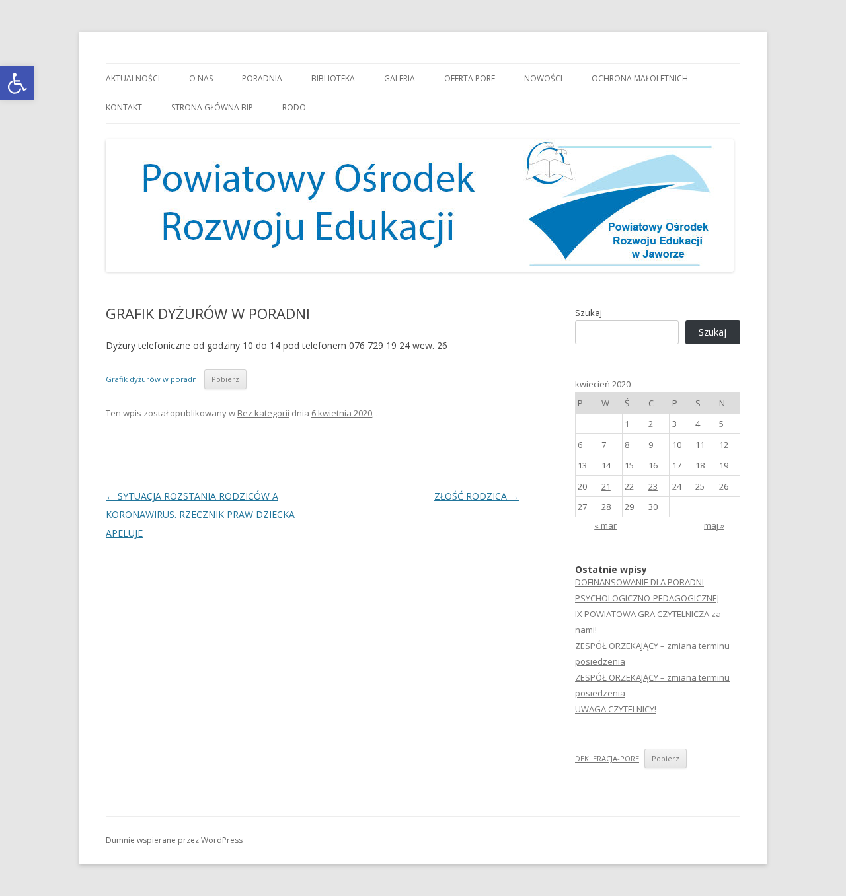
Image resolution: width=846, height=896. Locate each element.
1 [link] (627, 423)
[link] (17, 83)
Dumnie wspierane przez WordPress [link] (174, 840)
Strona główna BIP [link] (212, 107)
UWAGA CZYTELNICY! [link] (615, 709)
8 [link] (627, 445)
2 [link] (650, 423)
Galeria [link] (399, 78)
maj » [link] (714, 525)
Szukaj (588, 312)
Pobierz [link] (225, 379)
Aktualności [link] (133, 78)
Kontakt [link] (124, 107)
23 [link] (653, 486)
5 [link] (721, 423)
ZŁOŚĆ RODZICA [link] (476, 496)
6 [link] (580, 445)
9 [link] (650, 445)
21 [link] (606, 486)
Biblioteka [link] (333, 78)
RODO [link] (294, 107)
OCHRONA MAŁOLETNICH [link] (640, 78)
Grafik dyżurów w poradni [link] (152, 379)
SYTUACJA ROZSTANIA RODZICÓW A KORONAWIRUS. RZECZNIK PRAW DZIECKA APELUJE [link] (200, 514)
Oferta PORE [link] (469, 78)
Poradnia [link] (262, 78)
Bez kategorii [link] (263, 413)
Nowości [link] (543, 78)
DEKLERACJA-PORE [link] (607, 758)
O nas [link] (201, 78)
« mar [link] (605, 525)
